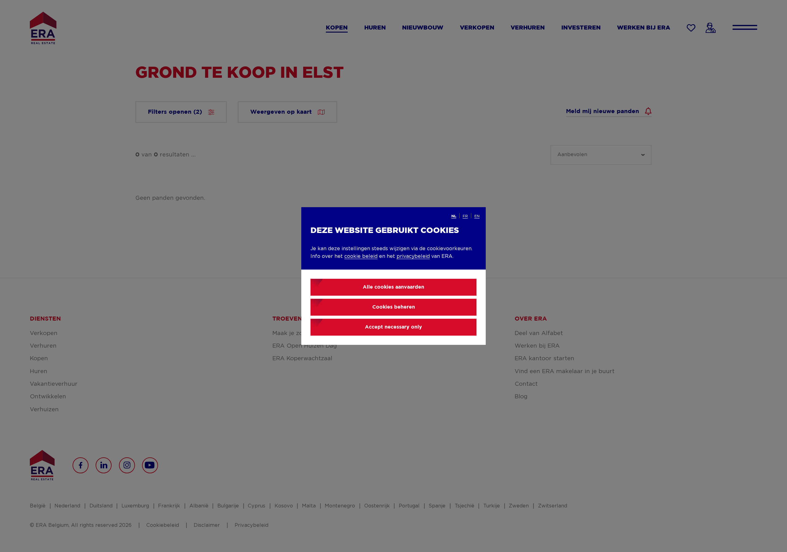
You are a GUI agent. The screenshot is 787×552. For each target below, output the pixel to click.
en (477, 216)
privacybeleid (413, 256)
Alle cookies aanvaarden (393, 287)
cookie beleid (361, 256)
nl (453, 216)
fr (465, 216)
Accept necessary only (393, 327)
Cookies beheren (393, 307)
